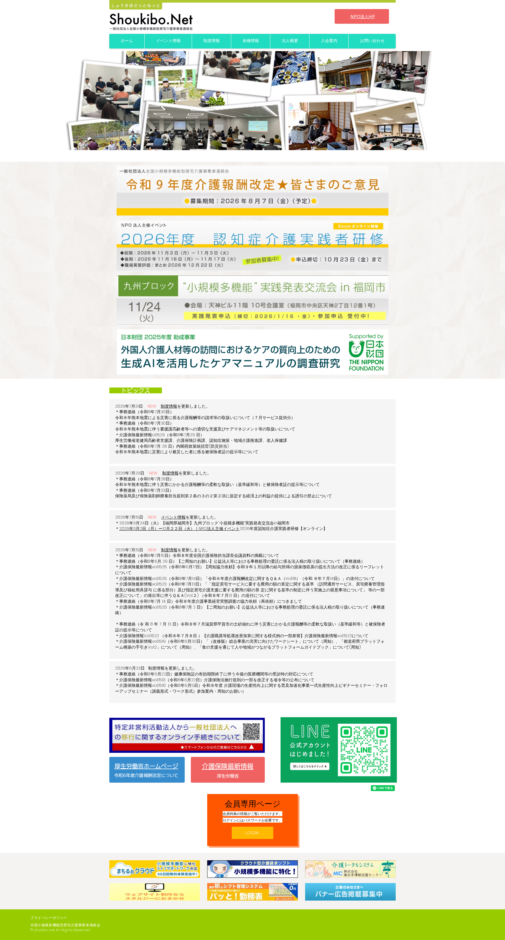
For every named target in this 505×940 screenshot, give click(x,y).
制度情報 (169, 406)
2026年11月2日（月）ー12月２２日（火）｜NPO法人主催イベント (179, 528)
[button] (252, 100)
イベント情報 (173, 517)
